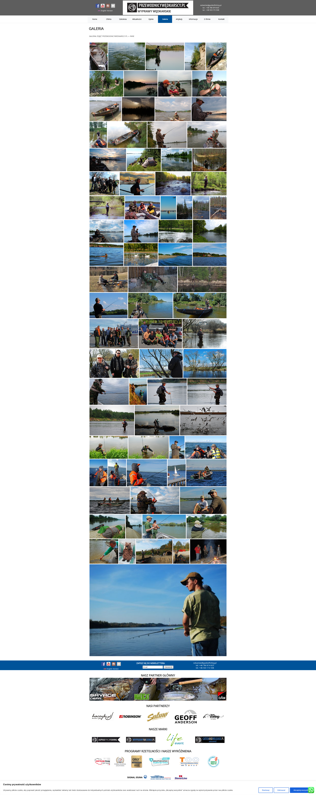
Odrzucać (281, 790)
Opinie (151, 19)
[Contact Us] (113, 6)
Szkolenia (123, 19)
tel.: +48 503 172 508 (211, 10)
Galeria (165, 19)
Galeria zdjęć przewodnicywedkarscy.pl (108, 36)
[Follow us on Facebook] (97, 6)
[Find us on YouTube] (103, 6)
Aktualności (136, 19)
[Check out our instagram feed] (108, 6)
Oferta (108, 19)
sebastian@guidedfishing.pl (210, 5)
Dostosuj (265, 790)
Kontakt (221, 19)
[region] (158, 788)
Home (94, 19)
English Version (106, 11)
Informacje (193, 19)
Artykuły (179, 19)
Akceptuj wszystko (301, 790)
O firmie (207, 19)
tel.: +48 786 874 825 (211, 8)
